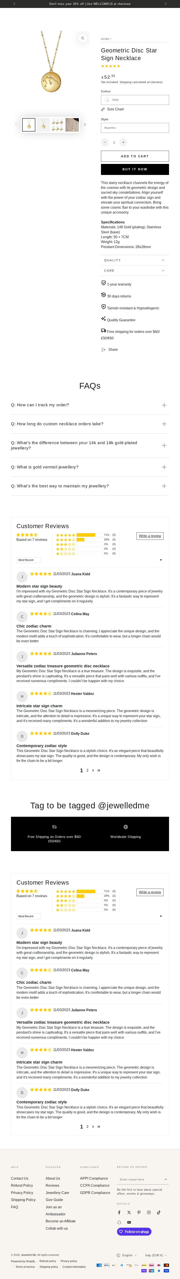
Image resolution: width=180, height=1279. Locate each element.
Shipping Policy (23, 1200)
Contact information (74, 1266)
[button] (65, 535)
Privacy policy (69, 1261)
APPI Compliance (94, 1178)
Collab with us (57, 1228)
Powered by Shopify (23, 1261)
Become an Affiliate (61, 1221)
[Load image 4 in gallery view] (72, 125)
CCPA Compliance (95, 1185)
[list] (90, 836)
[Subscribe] (166, 1179)
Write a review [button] (150, 536)
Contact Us (19, 1178)
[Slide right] (165, 4)
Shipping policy (49, 1266)
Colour (106, 91)
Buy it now (135, 169)
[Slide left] (14, 4)
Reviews (52, 1185)
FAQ (14, 1207)
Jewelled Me (28, 1255)
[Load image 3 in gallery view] (57, 125)
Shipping (126, 82)
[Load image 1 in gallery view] (28, 125)
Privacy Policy (22, 1193)
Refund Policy (22, 1185)
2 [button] (87, 770)
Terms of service (25, 1266)
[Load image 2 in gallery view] (43, 125)
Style (104, 119)
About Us (53, 1178)
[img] (41, 574)
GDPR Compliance (95, 1193)
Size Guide (54, 1200)
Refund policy (48, 1261)
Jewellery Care (57, 1193)
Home (105, 39)
